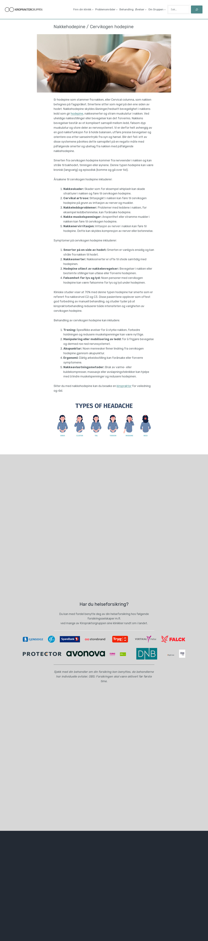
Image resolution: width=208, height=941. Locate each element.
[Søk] (196, 9)
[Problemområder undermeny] (117, 9)
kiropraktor (124, 386)
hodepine (77, 113)
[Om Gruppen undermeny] (165, 9)
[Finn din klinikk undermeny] (93, 9)
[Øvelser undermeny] (146, 9)
